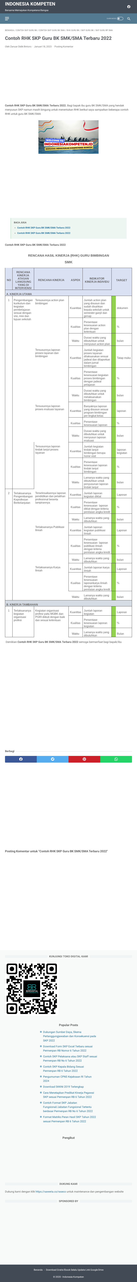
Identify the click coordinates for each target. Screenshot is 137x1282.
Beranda (38, 1269)
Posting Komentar (63, 46)
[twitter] (52, 759)
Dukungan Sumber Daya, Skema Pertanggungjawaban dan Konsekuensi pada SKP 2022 (69, 1036)
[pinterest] (84, 759)
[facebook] (128, 6)
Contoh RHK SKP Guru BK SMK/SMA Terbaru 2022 (43, 227)
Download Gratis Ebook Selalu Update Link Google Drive (74, 1269)
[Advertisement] (68, 76)
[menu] (7, 18)
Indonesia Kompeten (30, 4)
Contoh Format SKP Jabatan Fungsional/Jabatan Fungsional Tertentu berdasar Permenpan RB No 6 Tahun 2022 (68, 1107)
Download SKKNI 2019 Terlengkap (63, 1086)
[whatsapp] (116, 759)
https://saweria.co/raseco (51, 1191)
